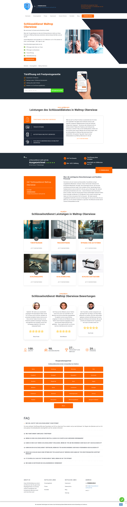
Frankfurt (33, 375)
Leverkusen (74, 387)
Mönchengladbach (73, 399)
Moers (63, 405)
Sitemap (67, 492)
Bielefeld (53, 393)
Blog (78, 16)
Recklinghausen (74, 393)
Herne (53, 387)
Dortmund (93, 375)
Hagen (93, 381)
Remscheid (53, 399)
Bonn (73, 381)
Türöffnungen (36, 243)
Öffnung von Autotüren (91, 243)
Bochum (33, 381)
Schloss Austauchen (90, 277)
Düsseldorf (73, 375)
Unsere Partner (63, 16)
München (73, 369)
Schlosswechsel (64, 277)
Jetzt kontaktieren (82, 138)
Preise (45, 16)
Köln (94, 369)
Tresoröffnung (63, 243)
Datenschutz (68, 486)
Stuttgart (53, 375)
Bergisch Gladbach (93, 399)
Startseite (27, 16)
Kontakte (72, 16)
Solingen (94, 387)
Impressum (53, 16)
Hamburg (53, 369)
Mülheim (33, 387)
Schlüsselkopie (36, 277)
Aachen (33, 399)
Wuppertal (53, 381)
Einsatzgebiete (37, 16)
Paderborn (33, 393)
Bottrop (94, 393)
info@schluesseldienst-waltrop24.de (47, 7)
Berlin (33, 369)
